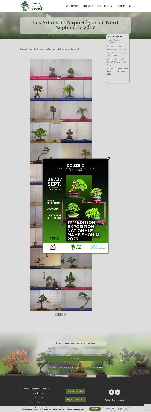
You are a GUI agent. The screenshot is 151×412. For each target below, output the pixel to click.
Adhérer (121, 6)
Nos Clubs (88, 6)
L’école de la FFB (104, 6)
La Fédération (72, 6)
